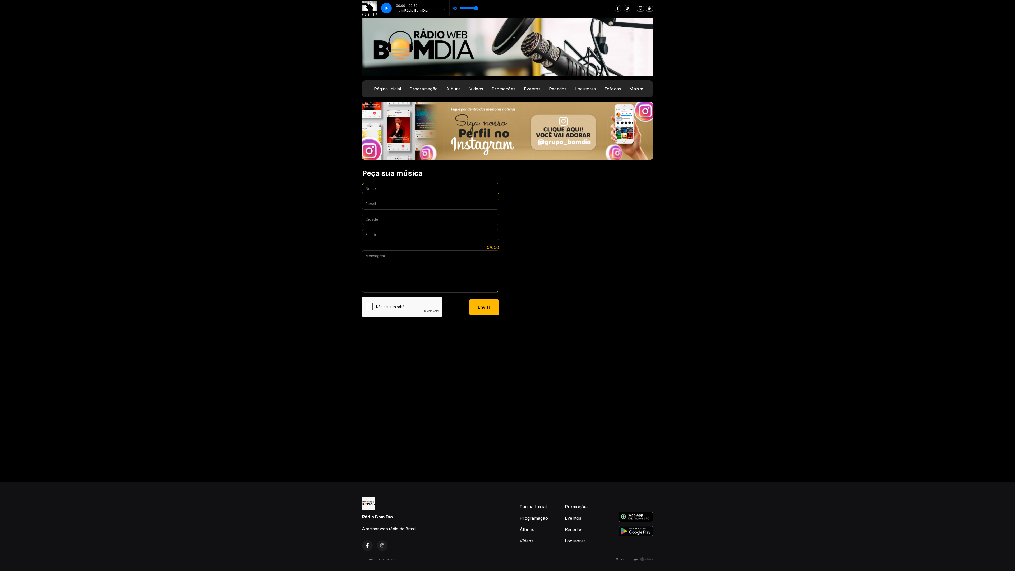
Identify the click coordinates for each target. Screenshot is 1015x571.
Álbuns (453, 88)
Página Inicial (387, 88)
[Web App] (640, 8)
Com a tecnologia (627, 559)
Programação (423, 88)
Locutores (585, 88)
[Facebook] (618, 8)
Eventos (532, 88)
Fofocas (613, 88)
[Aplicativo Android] (649, 8)
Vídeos (476, 88)
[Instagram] (627, 8)
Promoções (503, 88)
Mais (634, 88)
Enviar (484, 307)
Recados (558, 88)
